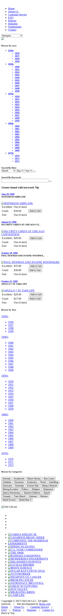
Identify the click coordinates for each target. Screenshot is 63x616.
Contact (12, 29)
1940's (4, 336)
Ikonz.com (44, 604)
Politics (25, 489)
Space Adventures (11, 493)
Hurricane (7, 485)
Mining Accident (10, 489)
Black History (34, 478)
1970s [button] (11, 153)
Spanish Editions (32, 493)
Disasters (19, 482)
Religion (36, 489)
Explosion (32, 482)
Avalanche (19, 478)
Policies (12, 20)
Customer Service (17, 14)
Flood (43, 482)
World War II (25, 500)
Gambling (53, 482)
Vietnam (33, 496)
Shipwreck (48, 489)
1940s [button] (11, 64)
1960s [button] (11, 123)
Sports (47, 493)
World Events (9, 500)
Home (11, 8)
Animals (7, 478)
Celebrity (7, 482)
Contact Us (48, 610)
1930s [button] (11, 50)
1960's (4, 414)
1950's (4, 375)
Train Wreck (20, 496)
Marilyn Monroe (49, 485)
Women (44, 496)
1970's (4, 453)
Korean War (33, 485)
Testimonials (14, 26)
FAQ (10, 17)
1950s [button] (11, 93)
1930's (4, 316)
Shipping (13, 23)
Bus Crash (49, 478)
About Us (13, 11)
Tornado (6, 496)
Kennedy (19, 485)
